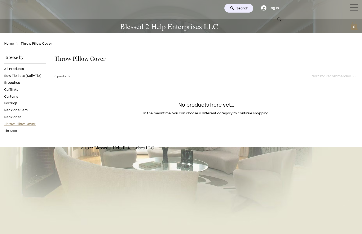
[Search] (279, 19)
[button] (354, 7)
